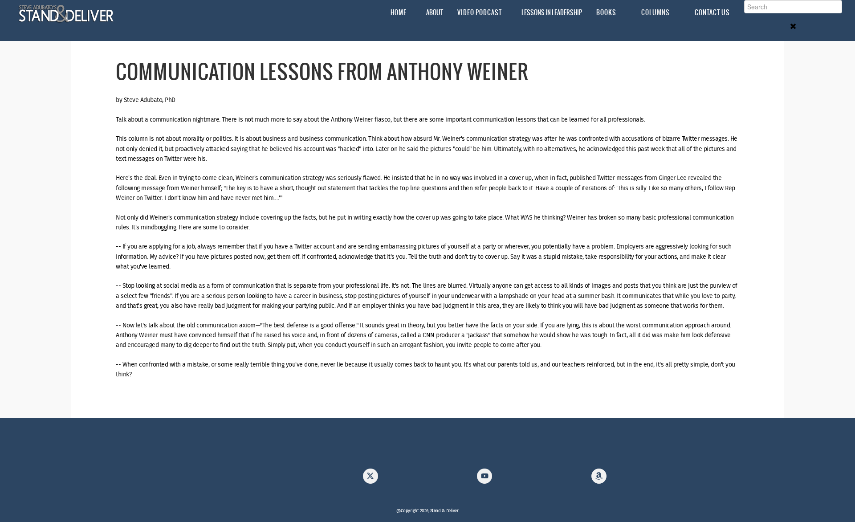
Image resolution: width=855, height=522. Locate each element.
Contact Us (712, 12)
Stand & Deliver (66, 13)
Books (606, 12)
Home (399, 12)
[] (598, 478)
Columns (655, 12)
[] (370, 478)
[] (484, 478)
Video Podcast (479, 12)
